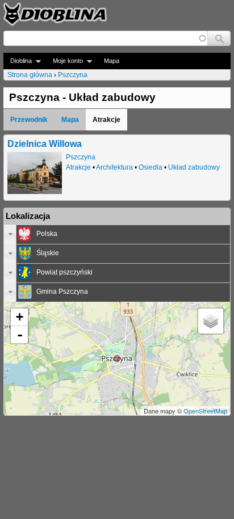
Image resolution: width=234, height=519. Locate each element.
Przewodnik (29, 120)
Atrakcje (78, 167)
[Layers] (210, 321)
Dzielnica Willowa (44, 143)
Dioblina (17, 61)
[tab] (117, 234)
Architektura (114, 167)
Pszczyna (72, 75)
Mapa (111, 60)
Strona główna (29, 75)
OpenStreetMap (205, 410)
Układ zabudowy (194, 167)
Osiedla (150, 167)
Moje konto (64, 61)
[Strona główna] (55, 14)
